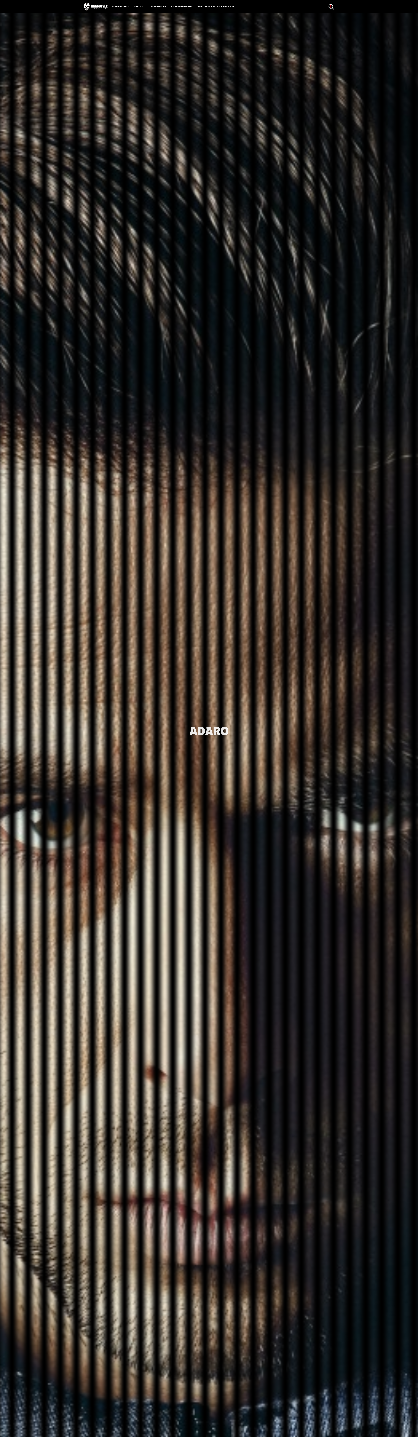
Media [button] (138, 6)
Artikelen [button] (119, 6)
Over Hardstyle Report (215, 6)
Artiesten (158, 6)
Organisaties (181, 6)
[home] (96, 6)
